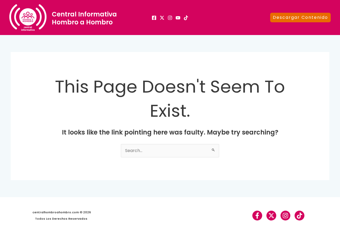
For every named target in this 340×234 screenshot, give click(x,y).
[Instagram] (170, 17)
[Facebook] (154, 17)
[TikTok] (186, 17)
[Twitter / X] (271, 215)
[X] (162, 17)
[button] (300, 17)
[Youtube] (178, 17)
